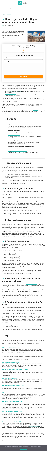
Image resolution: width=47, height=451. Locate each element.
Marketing (5, 440)
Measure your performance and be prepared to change (21, 146)
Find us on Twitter (23, 449)
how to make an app (34, 426)
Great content (5, 85)
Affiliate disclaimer (32, 447)
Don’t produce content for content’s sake (17, 151)
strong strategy (10, 98)
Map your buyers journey (14, 135)
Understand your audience (14, 130)
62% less (19, 91)
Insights (42, 447)
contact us (35, 110)
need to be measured (31, 284)
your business (13, 8)
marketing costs (13, 91)
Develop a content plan (13, 140)
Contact (38, 447)
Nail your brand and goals (14, 124)
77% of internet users (10, 94)
